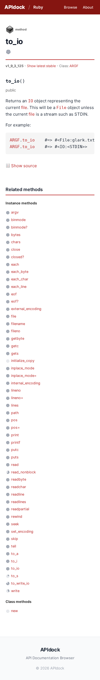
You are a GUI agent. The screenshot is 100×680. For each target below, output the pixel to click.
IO (30, 100)
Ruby (38, 7)
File (61, 107)
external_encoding (26, 309)
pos (14, 420)
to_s (14, 576)
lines (15, 405)
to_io (28, 140)
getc (15, 346)
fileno (15, 331)
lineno (16, 390)
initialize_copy (22, 361)
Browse (70, 7)
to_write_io (20, 583)
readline (17, 494)
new (14, 611)
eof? (14, 301)
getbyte (17, 338)
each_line (18, 287)
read (15, 465)
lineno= (17, 398)
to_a (14, 554)
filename (18, 324)
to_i (14, 561)
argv (15, 212)
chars (16, 242)
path (15, 413)
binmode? (19, 227)
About (88, 7)
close (15, 249)
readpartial (20, 509)
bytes (16, 235)
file (24, 107)
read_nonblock (23, 472)
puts (15, 457)
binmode (18, 220)
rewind (16, 516)
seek (15, 524)
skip (14, 539)
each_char (19, 279)
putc (15, 450)
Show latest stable (42, 66)
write (15, 591)
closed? (17, 257)
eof (14, 294)
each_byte (19, 272)
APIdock (14, 7)
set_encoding (22, 531)
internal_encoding (25, 383)
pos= (15, 427)
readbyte (18, 479)
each (15, 264)
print (15, 435)
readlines (18, 502)
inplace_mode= (23, 376)
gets (15, 353)
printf (15, 442)
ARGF (73, 66)
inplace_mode (22, 368)
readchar (18, 487)
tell (13, 546)
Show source (24, 165)
